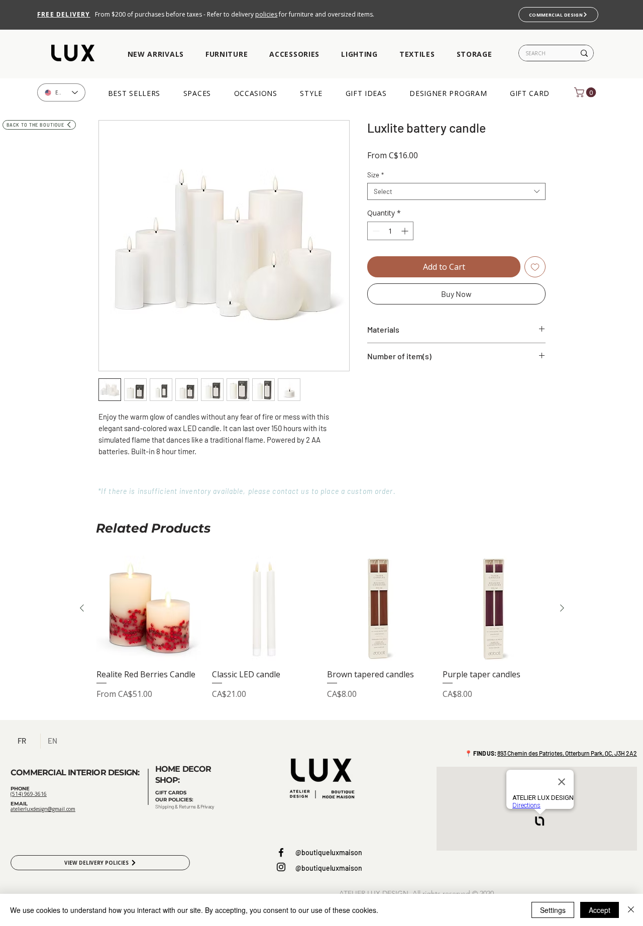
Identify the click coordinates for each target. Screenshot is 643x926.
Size (375, 175)
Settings (553, 910)
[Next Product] (562, 608)
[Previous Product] (82, 608)
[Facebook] (281, 852)
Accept (599, 910)
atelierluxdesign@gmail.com (43, 808)
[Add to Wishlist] (535, 266)
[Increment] (405, 231)
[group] (322, 633)
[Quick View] (149, 608)
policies (266, 14)
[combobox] (456, 191)
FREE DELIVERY (63, 14)
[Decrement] (375, 231)
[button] (155, 54)
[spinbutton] (390, 231)
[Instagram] (281, 867)
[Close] (631, 910)
